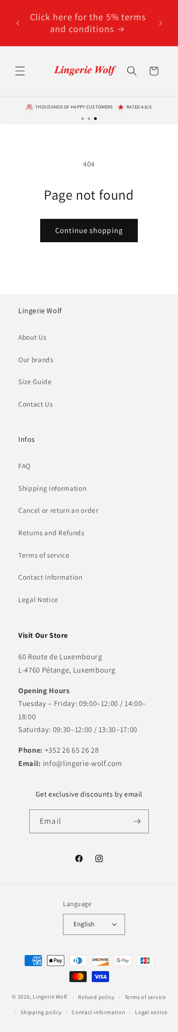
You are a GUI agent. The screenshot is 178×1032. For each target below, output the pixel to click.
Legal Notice (38, 599)
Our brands (35, 359)
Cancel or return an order (58, 510)
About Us (32, 337)
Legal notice (151, 1012)
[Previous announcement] (18, 23)
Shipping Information (52, 488)
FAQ (24, 465)
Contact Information (50, 576)
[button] (20, 71)
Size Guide (35, 381)
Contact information (99, 1012)
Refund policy (96, 997)
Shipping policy (41, 1012)
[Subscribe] (137, 821)
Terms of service (44, 554)
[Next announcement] (161, 23)
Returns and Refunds (51, 532)
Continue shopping (89, 230)
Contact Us (35, 403)
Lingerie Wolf (50, 997)
